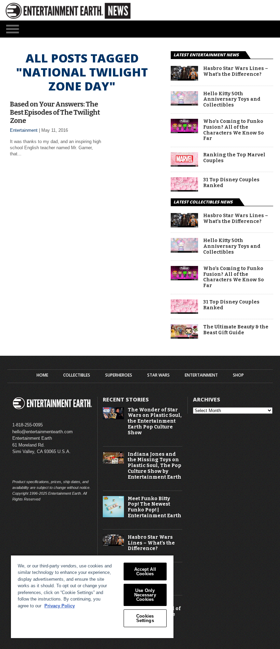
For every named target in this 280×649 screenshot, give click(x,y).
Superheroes (118, 375)
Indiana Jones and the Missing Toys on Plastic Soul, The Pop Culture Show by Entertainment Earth (154, 466)
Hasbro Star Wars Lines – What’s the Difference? (235, 71)
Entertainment (24, 130)
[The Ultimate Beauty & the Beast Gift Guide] (184, 337)
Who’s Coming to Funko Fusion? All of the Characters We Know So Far (233, 130)
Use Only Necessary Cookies (145, 595)
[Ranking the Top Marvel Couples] (184, 165)
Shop (238, 375)
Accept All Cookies (145, 571)
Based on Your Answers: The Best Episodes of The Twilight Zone (55, 112)
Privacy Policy (59, 605)
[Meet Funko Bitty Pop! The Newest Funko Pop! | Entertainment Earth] (113, 515)
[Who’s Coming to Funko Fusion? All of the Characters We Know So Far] (184, 131)
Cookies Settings (145, 618)
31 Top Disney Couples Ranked (231, 182)
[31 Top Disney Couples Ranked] (184, 190)
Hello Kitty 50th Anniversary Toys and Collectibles (232, 99)
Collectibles (76, 375)
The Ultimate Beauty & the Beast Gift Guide (235, 330)
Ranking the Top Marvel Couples (234, 158)
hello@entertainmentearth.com (42, 431)
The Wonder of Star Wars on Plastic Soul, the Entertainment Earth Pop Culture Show (155, 421)
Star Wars (158, 375)
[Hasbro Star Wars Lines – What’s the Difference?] (184, 79)
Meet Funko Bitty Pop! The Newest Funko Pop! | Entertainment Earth (154, 507)
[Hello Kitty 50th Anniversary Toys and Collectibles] (184, 104)
